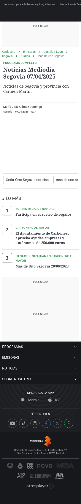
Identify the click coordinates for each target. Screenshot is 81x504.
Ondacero (8, 51)
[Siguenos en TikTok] (23, 423)
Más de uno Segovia (51, 56)
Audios (25, 56)
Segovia (7, 56)
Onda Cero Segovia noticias (27, 180)
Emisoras (29, 51)
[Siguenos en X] (57, 423)
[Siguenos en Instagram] (35, 423)
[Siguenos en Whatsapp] (68, 423)
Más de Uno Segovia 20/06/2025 (42, 266)
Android (33, 400)
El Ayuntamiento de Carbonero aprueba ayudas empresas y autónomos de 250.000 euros (43, 238)
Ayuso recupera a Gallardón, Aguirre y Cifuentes (30, 4)
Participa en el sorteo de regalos (43, 214)
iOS (57, 400)
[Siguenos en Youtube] (12, 423)
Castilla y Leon (53, 51)
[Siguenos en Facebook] (46, 423)
